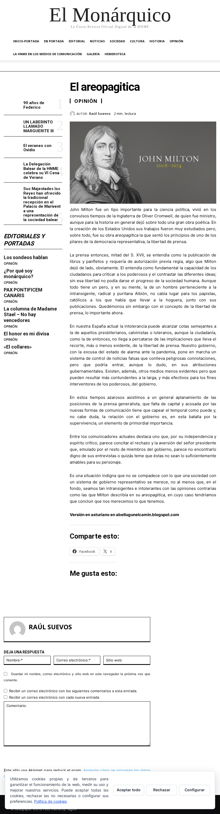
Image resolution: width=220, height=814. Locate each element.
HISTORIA (157, 41)
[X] (173, 112)
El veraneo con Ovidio (37, 148)
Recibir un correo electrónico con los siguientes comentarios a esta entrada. (73, 691)
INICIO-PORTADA (26, 41)
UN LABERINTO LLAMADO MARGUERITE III (38, 126)
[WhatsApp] (198, 112)
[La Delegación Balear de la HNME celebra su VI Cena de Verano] (12, 168)
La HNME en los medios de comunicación (47, 54)
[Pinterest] (185, 112)
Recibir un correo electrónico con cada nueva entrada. (54, 697)
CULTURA (137, 41)
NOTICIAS (97, 41)
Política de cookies (50, 801)
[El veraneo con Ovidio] (12, 147)
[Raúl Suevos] (73, 113)
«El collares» (18, 347)
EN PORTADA (54, 41)
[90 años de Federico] (12, 104)
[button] (202, 41)
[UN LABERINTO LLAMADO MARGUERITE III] (12, 126)
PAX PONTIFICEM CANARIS (23, 292)
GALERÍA (93, 54)
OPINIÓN (176, 41)
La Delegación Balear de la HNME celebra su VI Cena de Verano (41, 171)
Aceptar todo (129, 790)
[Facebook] (161, 112)
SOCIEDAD (117, 41)
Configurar (195, 790)
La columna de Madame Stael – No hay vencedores (30, 314)
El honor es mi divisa (26, 333)
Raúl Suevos (100, 114)
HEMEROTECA (115, 54)
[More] (210, 112)
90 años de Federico (33, 105)
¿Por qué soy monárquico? (18, 273)
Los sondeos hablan (26, 257)
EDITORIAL (77, 41)
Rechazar (161, 790)
